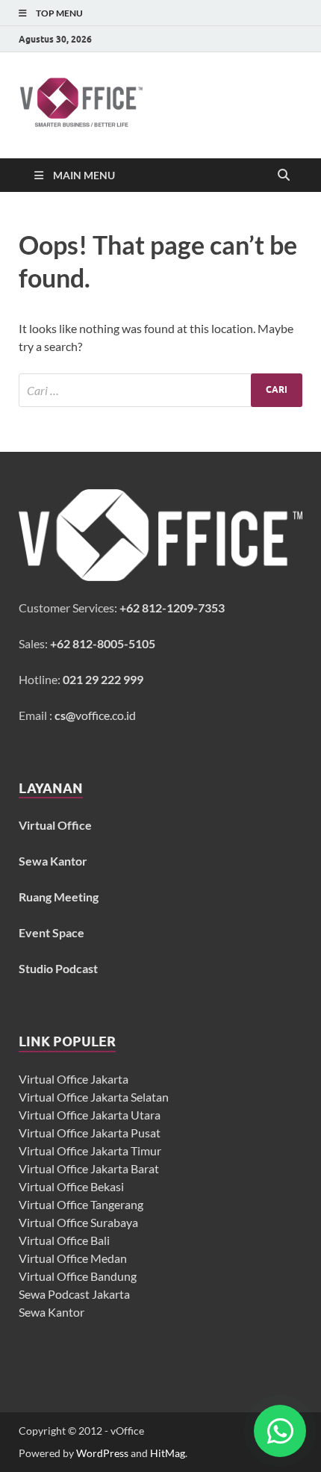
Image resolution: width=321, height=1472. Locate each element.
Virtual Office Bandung (78, 1276)
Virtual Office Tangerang (81, 1204)
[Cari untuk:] (160, 390)
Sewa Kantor (51, 1312)
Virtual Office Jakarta (73, 1079)
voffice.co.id (95, 715)
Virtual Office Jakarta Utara (89, 1115)
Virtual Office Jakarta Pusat (89, 1132)
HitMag (167, 1453)
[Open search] (283, 175)
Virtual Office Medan (73, 1258)
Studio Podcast (58, 968)
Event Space (51, 932)
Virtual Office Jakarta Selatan (94, 1097)
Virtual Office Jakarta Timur (90, 1150)
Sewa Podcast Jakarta (74, 1294)
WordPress (102, 1453)
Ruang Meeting (59, 896)
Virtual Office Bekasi (71, 1186)
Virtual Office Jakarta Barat (89, 1168)
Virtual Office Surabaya (78, 1222)
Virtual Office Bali (64, 1240)
